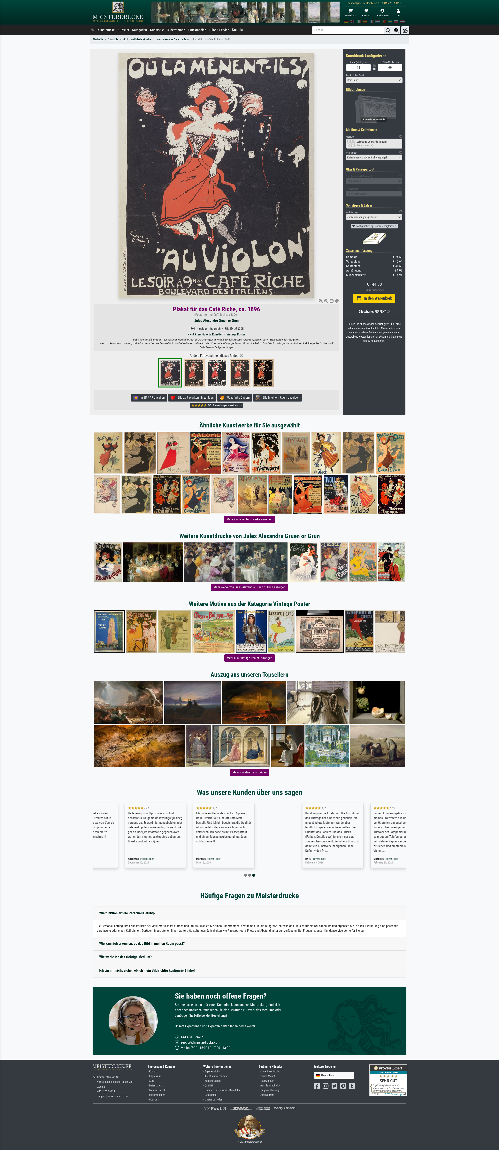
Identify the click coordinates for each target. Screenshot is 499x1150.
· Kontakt (152, 1071)
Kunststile (157, 30)
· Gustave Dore (266, 1095)
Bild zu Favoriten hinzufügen (194, 397)
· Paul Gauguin (266, 1081)
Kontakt (237, 30)
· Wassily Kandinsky (269, 1085)
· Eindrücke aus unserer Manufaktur (222, 1090)
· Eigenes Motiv (211, 1071)
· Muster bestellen (213, 1099)
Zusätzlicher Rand (355, 75)
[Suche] (388, 30)
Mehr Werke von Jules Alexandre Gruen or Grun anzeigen (249, 587)
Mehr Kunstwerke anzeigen (250, 772)
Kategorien (139, 30)
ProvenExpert (133, 859)
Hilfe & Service (219, 30)
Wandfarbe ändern (237, 397)
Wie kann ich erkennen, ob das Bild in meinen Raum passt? (142, 943)
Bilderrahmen (176, 30)
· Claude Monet (267, 1076)
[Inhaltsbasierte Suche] (396, 30)
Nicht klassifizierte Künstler (137, 39)
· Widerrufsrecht (156, 1090)
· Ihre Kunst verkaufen (215, 1076)
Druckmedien (197, 30)
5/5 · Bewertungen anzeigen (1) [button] (224, 405)
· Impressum (154, 1076)
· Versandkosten (212, 1081)
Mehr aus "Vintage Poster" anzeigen (249, 658)
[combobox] (374, 80)
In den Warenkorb (376, 298)
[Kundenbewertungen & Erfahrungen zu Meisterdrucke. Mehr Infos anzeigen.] (388, 1080)
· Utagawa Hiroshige (269, 1090)
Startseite (98, 39)
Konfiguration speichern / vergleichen (375, 226)
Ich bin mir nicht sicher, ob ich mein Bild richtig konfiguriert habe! (147, 970)
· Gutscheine (210, 1095)
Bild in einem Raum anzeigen (279, 397)
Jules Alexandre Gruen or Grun (172, 39)
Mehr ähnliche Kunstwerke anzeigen (249, 519)
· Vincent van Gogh (269, 1071)
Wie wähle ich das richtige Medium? (125, 957)
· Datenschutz (155, 1085)
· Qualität (208, 1085)
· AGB (151, 1081)
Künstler (123, 30)
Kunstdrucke (106, 30)
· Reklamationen (156, 1095)
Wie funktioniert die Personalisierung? (127, 913)
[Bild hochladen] (405, 30)
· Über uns (153, 1099)
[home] (93, 30)
